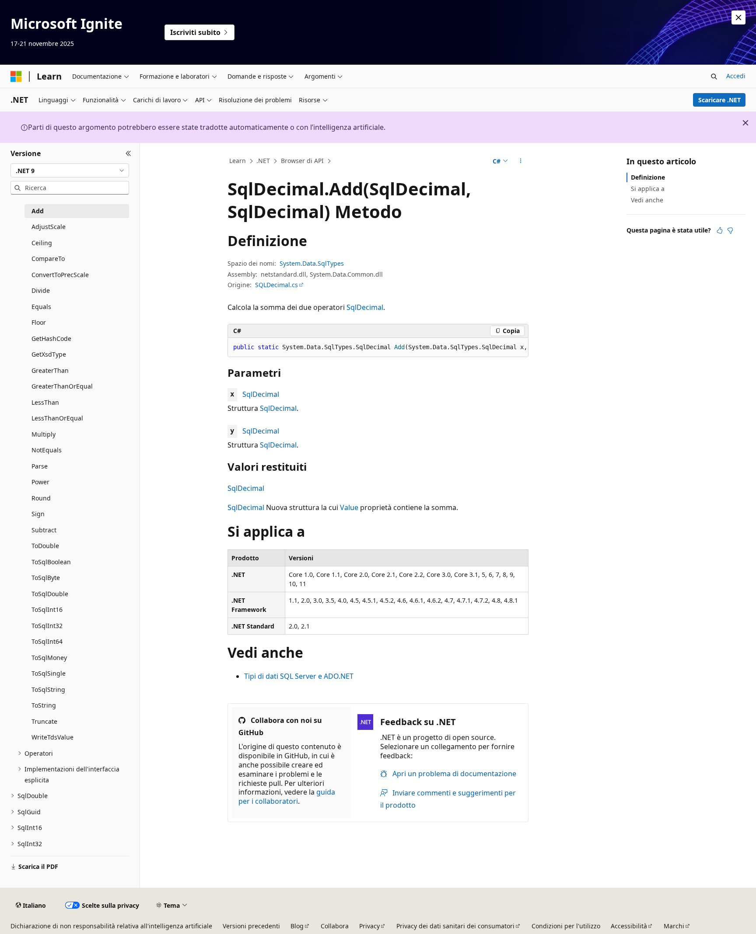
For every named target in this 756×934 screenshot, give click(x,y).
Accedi (736, 76)
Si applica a (648, 188)
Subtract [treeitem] (44, 530)
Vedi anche (647, 200)
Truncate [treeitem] (44, 721)
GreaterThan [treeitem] (50, 370)
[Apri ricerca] (714, 76)
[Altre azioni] (520, 161)
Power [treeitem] (40, 482)
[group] (378, 347)
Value (349, 507)
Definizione (648, 177)
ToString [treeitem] (44, 705)
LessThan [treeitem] (45, 402)
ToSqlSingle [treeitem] (49, 673)
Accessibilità (629, 926)
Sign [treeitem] (38, 514)
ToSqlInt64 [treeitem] (47, 641)
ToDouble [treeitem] (45, 546)
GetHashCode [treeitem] (51, 338)
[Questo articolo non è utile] (730, 230)
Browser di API (302, 160)
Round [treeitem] (41, 498)
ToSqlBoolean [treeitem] (51, 562)
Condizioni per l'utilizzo (566, 926)
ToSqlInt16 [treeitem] (47, 609)
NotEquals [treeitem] (47, 450)
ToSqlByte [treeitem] (46, 577)
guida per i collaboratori (286, 796)
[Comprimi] (128, 153)
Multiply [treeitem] (44, 434)
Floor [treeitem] (39, 322)
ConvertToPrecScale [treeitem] (60, 275)
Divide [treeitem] (41, 290)
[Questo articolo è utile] (719, 230)
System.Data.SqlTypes (312, 263)
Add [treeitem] (38, 211)
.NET (263, 160)
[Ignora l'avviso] (739, 17)
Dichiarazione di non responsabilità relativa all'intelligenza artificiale (111, 926)
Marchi (674, 926)
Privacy (369, 926)
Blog (297, 926)
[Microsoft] (16, 76)
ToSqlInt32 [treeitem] (47, 626)
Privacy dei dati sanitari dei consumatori (455, 926)
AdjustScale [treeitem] (49, 226)
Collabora (335, 926)
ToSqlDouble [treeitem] (50, 594)
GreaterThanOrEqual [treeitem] (62, 386)
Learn (237, 160)
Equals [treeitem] (41, 306)
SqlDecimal (364, 307)
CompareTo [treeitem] (48, 258)
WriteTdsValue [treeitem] (53, 737)
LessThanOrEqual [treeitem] (57, 418)
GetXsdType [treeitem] (49, 354)
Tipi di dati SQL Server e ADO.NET (299, 676)
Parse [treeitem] (40, 466)
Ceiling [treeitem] (42, 243)
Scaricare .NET (719, 100)
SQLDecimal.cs (276, 285)
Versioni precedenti (251, 926)
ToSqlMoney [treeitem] (49, 657)
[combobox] (69, 170)
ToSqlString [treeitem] (48, 689)
